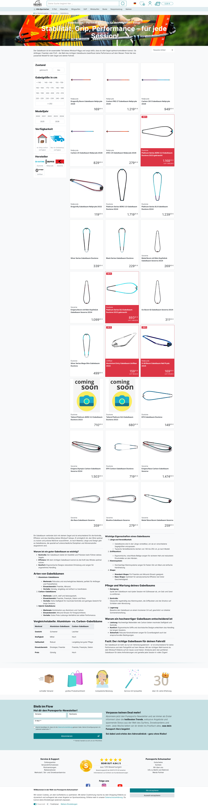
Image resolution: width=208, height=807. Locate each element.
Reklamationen (50, 770)
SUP (85, 9)
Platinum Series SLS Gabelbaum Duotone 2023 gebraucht (119, 309)
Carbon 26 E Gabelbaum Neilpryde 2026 (156, 101)
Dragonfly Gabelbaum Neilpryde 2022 (86, 205)
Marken (129, 9)
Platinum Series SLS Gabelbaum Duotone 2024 (155, 206)
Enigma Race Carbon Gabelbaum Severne (155, 468)
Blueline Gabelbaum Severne (118, 519)
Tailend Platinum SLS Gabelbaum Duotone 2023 (119, 417)
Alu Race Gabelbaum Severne (83, 519)
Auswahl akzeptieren (152, 795)
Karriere (158, 765)
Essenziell (41, 804)
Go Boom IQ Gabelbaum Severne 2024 (157, 310)
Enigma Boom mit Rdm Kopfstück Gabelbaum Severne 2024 (84, 309)
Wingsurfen (75, 9)
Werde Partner (158, 772)
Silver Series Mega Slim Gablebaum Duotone (85, 363)
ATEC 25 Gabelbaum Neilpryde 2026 (121, 151)
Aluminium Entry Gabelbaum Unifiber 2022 (121, 363)
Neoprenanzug (116, 9)
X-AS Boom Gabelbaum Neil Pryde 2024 (155, 363)
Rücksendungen (49, 767)
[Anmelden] (150, 3)
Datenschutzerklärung (114, 797)
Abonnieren (66, 736)
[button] (164, 3)
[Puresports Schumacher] (38, 3)
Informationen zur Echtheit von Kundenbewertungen (111, 773)
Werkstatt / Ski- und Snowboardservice (49, 772)
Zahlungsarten (49, 762)
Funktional (54, 804)
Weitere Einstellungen (69, 804)
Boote (105, 9)
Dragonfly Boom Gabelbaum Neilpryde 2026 (86, 101)
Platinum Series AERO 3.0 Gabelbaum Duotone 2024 (121, 206)
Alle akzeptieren (152, 790)
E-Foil (54, 9)
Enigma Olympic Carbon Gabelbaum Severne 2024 (86, 468)
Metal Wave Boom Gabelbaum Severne (157, 519)
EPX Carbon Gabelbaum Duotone (119, 467)
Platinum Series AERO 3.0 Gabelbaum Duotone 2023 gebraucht (157, 152)
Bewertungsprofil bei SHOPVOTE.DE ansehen (111, 770)
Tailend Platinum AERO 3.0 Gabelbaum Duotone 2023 (86, 417)
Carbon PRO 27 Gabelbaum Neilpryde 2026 (121, 101)
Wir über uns (158, 767)
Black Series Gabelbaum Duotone (119, 258)
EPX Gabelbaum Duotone (152, 415)
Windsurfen (94, 9)
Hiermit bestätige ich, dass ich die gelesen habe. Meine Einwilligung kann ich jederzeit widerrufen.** (68, 728)
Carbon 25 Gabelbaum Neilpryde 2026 (86, 151)
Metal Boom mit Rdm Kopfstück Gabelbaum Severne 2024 (154, 258)
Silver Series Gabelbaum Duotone (84, 258)
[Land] (134, 3)
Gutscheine (158, 762)
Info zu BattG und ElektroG (158, 770)
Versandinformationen (49, 765)
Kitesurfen (64, 9)
